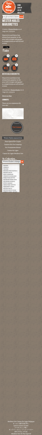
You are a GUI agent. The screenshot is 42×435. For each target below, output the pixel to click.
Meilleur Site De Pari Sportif (21, 433)
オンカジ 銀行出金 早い (21, 423)
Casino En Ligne (12, 150)
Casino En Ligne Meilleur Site (13, 153)
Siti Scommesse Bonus (13, 147)
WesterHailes (13, 29)
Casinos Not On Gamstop (13, 144)
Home (19, 5)
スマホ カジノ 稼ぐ (21, 427)
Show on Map (7, 96)
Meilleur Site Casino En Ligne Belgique (21, 421)
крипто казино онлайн (21, 425)
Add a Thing (21, 13)
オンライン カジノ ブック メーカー (21, 429)
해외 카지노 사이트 (21, 431)
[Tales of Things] (9, 6)
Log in (19, 10)
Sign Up (19, 8)
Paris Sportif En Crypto (13, 141)
